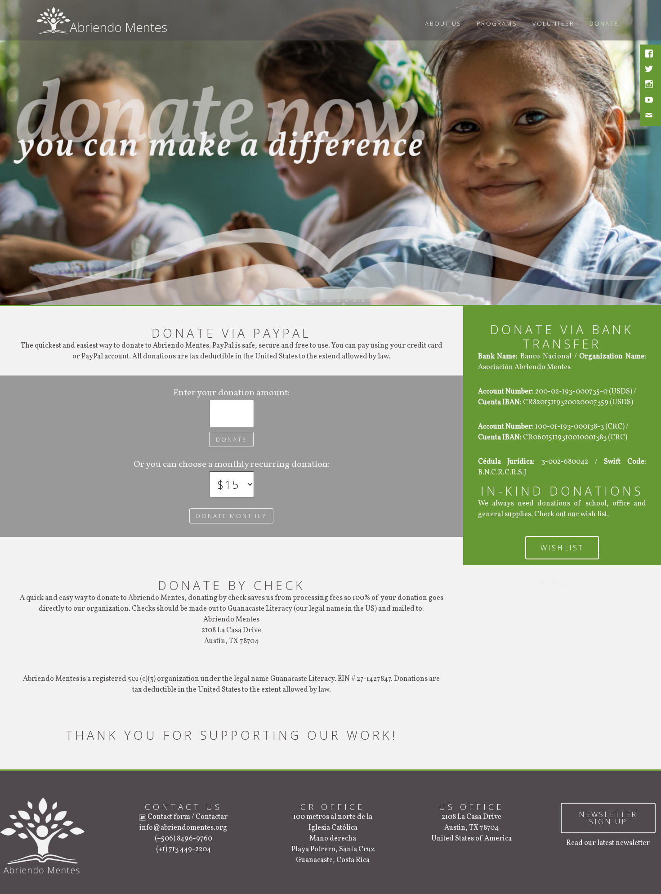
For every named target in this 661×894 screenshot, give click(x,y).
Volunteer (553, 23)
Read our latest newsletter (608, 843)
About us (443, 23)
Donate (604, 23)
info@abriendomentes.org (183, 828)
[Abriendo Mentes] (101, 19)
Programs (497, 23)
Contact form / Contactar (187, 817)
